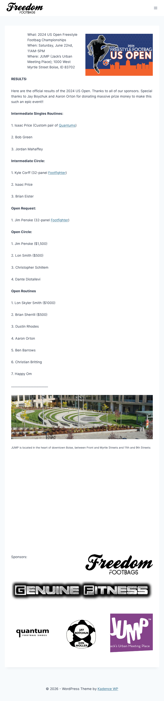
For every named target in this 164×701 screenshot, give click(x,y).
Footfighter (57, 173)
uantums (68, 125)
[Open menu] (155, 8)
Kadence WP (108, 689)
